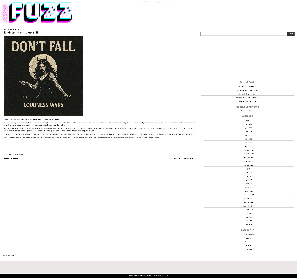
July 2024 (249, 213)
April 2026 (248, 135)
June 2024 (249, 217)
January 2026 (249, 146)
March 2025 (249, 184)
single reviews (160, 2)
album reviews (148, 2)
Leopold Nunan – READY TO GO (247, 90)
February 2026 (248, 143)
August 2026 (249, 120)
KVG (18, 29)
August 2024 (249, 210)
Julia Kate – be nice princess (183, 159)
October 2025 (248, 158)
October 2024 (248, 202)
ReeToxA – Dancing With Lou (247, 86)
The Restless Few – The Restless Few (247, 98)
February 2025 (248, 187)
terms (170, 2)
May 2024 (249, 221)
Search (202, 31)
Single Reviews (249, 245)
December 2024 (249, 195)
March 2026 (249, 139)
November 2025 (249, 154)
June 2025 (249, 172)
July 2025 (249, 169)
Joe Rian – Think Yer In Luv (247, 101)
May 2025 (249, 176)
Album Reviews (249, 234)
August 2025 (249, 165)
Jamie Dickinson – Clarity (247, 94)
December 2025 (249, 150)
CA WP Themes (164, 275)
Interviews (248, 242)
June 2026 (249, 128)
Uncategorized (248, 249)
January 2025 (249, 191)
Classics (248, 238)
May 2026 (249, 131)
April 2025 (248, 180)
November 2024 (249, 198)
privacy (177, 2)
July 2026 (249, 124)
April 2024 (248, 225)
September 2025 (248, 161)
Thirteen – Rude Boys (11, 159)
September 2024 (248, 206)
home (138, 2)
